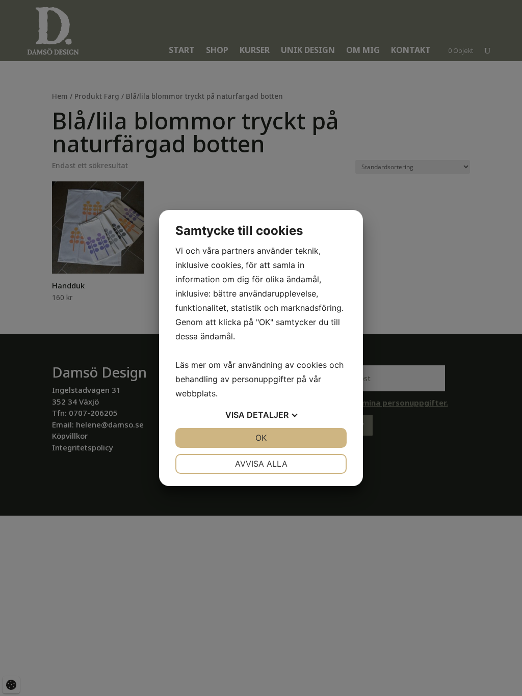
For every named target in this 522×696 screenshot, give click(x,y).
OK (261, 438)
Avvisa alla (261, 464)
